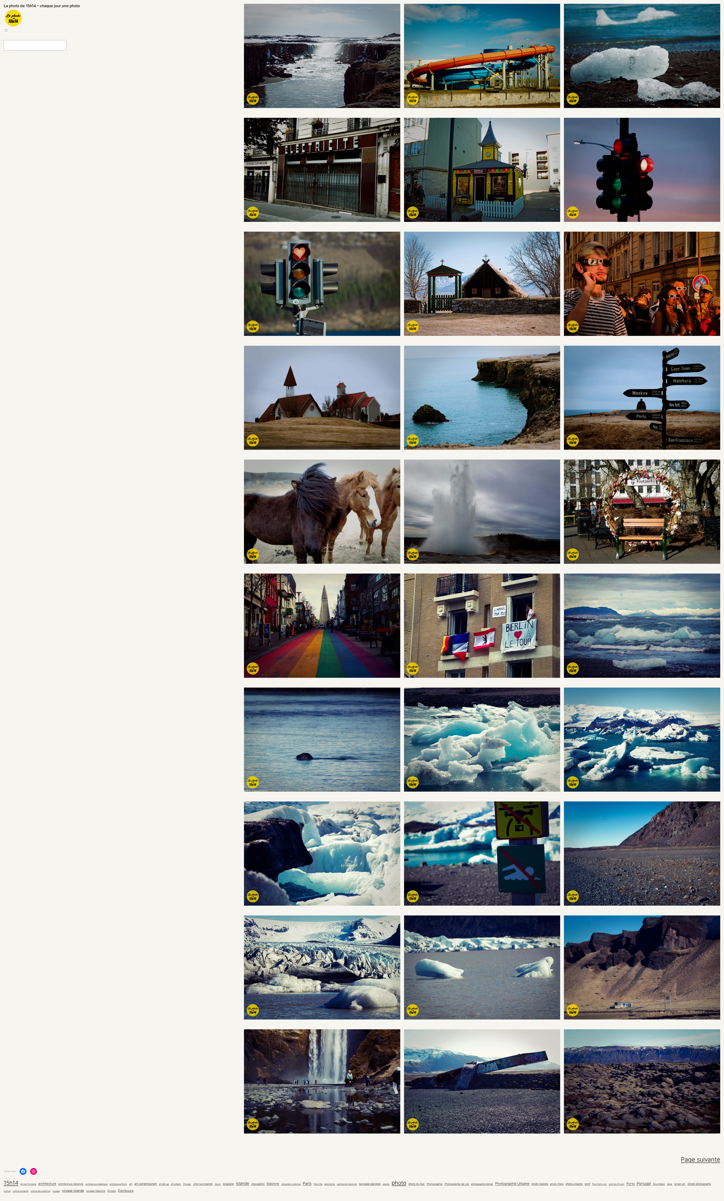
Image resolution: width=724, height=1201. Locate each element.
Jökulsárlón (258, 1184)
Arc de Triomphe (28, 1184)
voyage (56, 1191)
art (130, 1183)
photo (399, 1183)
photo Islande (539, 1183)
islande (242, 1183)
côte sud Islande (203, 1184)
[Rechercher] (76, 45)
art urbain (176, 1184)
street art (679, 1184)
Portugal (644, 1183)
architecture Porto (118, 1184)
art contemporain (145, 1184)
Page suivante (700, 1159)
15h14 (11, 1183)
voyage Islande (73, 1191)
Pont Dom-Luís (599, 1184)
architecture (47, 1184)
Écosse (111, 1190)
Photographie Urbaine (512, 1183)
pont (587, 1183)
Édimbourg (125, 1191)
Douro (218, 1184)
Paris (307, 1183)
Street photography (699, 1183)
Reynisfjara (659, 1184)
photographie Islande (482, 1184)
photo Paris (557, 1184)
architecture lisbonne (70, 1184)
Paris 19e (318, 1184)
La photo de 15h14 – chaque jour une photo (42, 6)
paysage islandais (370, 1183)
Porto (630, 1184)
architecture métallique (96, 1184)
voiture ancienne (20, 1191)
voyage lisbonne (95, 1190)
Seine (669, 1184)
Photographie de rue (457, 1183)
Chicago (187, 1184)
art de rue (164, 1184)
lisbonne (273, 1184)
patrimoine (329, 1184)
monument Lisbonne (291, 1184)
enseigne (228, 1183)
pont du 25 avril (616, 1184)
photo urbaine (574, 1183)
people (386, 1184)
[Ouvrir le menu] (6, 30)
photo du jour (416, 1183)
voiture (7, 1191)
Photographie (435, 1183)
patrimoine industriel (347, 1184)
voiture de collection (41, 1191)
